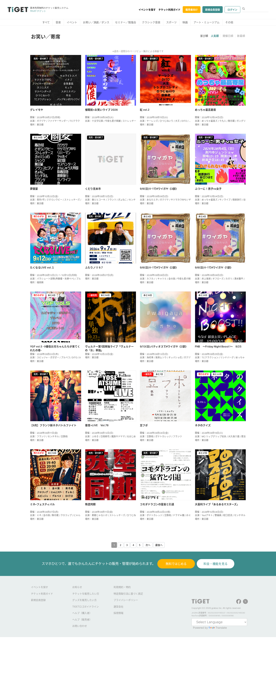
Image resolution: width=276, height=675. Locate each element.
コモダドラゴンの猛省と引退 (157, 504)
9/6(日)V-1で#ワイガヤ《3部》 (159, 188)
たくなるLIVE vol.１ (42, 267)
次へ (148, 544)
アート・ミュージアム (206, 22)
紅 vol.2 (144, 109)
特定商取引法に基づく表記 (128, 593)
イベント (72, 22)
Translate (221, 627)
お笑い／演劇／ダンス (96, 22)
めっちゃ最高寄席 (205, 109)
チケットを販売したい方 (85, 593)
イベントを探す (147, 9)
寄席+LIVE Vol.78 (97, 425)
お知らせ (77, 587)
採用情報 (118, 612)
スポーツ (171, 22)
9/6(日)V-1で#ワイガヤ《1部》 (214, 267)
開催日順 (228, 35)
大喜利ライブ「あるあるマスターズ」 (217, 504)
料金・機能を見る (216, 564)
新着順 (241, 35)
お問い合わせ (79, 625)
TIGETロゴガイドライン (85, 606)
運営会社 (118, 606)
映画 (185, 22)
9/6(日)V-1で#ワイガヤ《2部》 (159, 267)
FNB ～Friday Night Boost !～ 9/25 (218, 346)
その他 (229, 22)
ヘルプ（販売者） (82, 619)
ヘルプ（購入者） (82, 612)
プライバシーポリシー (126, 599)
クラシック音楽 (151, 22)
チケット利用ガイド (169, 9)
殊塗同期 (90, 504)
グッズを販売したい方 (84, 599)
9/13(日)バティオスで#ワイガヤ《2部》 (164, 346)
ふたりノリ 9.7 (94, 267)
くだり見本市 (93, 188)
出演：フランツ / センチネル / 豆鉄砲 (49, 436)
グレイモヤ (36, 109)
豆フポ (144, 425)
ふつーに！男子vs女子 (208, 188)
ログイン (232, 9)
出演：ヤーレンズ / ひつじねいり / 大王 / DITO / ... (165, 121)
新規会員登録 (212, 9)
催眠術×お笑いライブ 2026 (101, 109)
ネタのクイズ (203, 425)
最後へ (159, 544)
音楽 (58, 22)
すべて (46, 22)
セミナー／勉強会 (125, 22)
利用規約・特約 (122, 587)
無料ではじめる (176, 564)
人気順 (215, 35)
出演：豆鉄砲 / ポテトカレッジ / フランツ (161, 436)
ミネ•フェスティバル (42, 504)
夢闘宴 (34, 188)
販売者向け (192, 9)
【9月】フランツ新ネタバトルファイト (53, 425)
